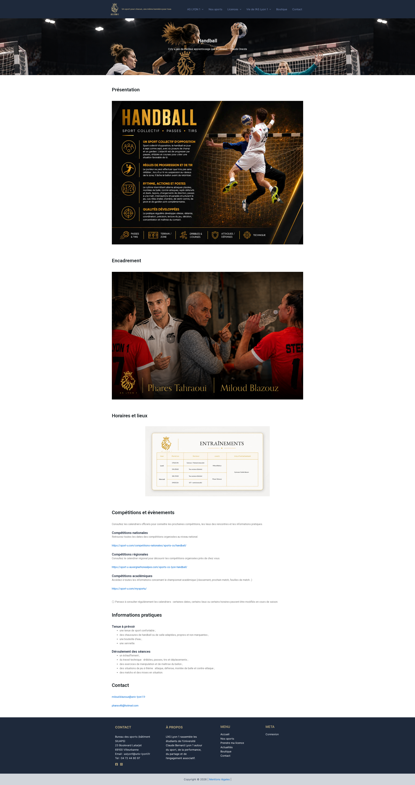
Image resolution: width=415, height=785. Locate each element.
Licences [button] (232, 9)
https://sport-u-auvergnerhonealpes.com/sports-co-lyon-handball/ (149, 567)
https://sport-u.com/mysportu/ (129, 588)
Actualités (226, 747)
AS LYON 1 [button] (193, 9)
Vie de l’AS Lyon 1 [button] (257, 9)
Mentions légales (219, 779)
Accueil (224, 734)
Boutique (281, 9)
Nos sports (215, 9)
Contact (297, 9)
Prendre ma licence (232, 742)
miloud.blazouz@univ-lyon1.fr (128, 696)
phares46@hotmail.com (125, 705)
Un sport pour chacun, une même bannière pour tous (146, 9)
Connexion (272, 734)
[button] (201, 9)
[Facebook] (116, 764)
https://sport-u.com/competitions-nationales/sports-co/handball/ (149, 545)
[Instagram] (121, 764)
